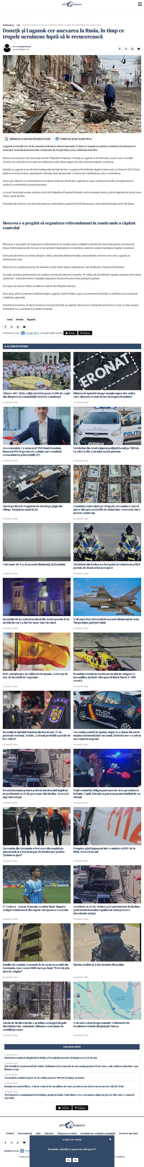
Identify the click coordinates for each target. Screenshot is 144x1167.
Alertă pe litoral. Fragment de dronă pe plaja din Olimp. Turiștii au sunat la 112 (32, 507)
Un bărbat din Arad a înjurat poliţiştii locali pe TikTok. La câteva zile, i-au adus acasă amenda (106, 449)
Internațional (25, 1133)
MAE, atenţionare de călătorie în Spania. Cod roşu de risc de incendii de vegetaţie (35, 675)
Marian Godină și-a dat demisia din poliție (98, 964)
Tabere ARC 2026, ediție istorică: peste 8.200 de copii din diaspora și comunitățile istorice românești (36, 395)
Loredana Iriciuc (23, 46)
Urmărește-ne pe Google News (76, 138)
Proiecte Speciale (128, 1133)
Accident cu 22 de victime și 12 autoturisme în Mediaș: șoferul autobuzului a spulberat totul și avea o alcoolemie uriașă (106, 910)
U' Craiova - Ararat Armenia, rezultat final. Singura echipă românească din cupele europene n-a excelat (35, 908)
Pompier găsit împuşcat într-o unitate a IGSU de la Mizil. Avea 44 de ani (104, 850)
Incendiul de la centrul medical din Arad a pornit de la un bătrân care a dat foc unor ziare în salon (36, 620)
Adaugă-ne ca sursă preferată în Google (30, 138)
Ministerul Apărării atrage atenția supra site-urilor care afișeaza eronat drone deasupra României (104, 395)
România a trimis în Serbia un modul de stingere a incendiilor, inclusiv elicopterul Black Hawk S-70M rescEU (104, 677)
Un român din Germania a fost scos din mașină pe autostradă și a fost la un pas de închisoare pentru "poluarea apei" (33, 852)
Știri (18, 25)
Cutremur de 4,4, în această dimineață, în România (34, 564)
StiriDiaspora (8, 25)
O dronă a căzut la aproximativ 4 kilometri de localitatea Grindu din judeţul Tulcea (101, 1024)
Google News (33, 332)
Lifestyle (49, 1133)
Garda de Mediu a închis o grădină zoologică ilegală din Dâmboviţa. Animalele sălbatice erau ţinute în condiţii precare (34, 1026)
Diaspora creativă (67, 1133)
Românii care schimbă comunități (98, 1133)
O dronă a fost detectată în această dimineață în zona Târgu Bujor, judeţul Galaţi (106, 620)
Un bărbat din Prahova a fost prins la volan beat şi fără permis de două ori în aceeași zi (106, 566)
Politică (10, 1133)
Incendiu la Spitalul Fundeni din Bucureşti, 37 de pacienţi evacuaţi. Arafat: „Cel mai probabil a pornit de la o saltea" (36, 735)
